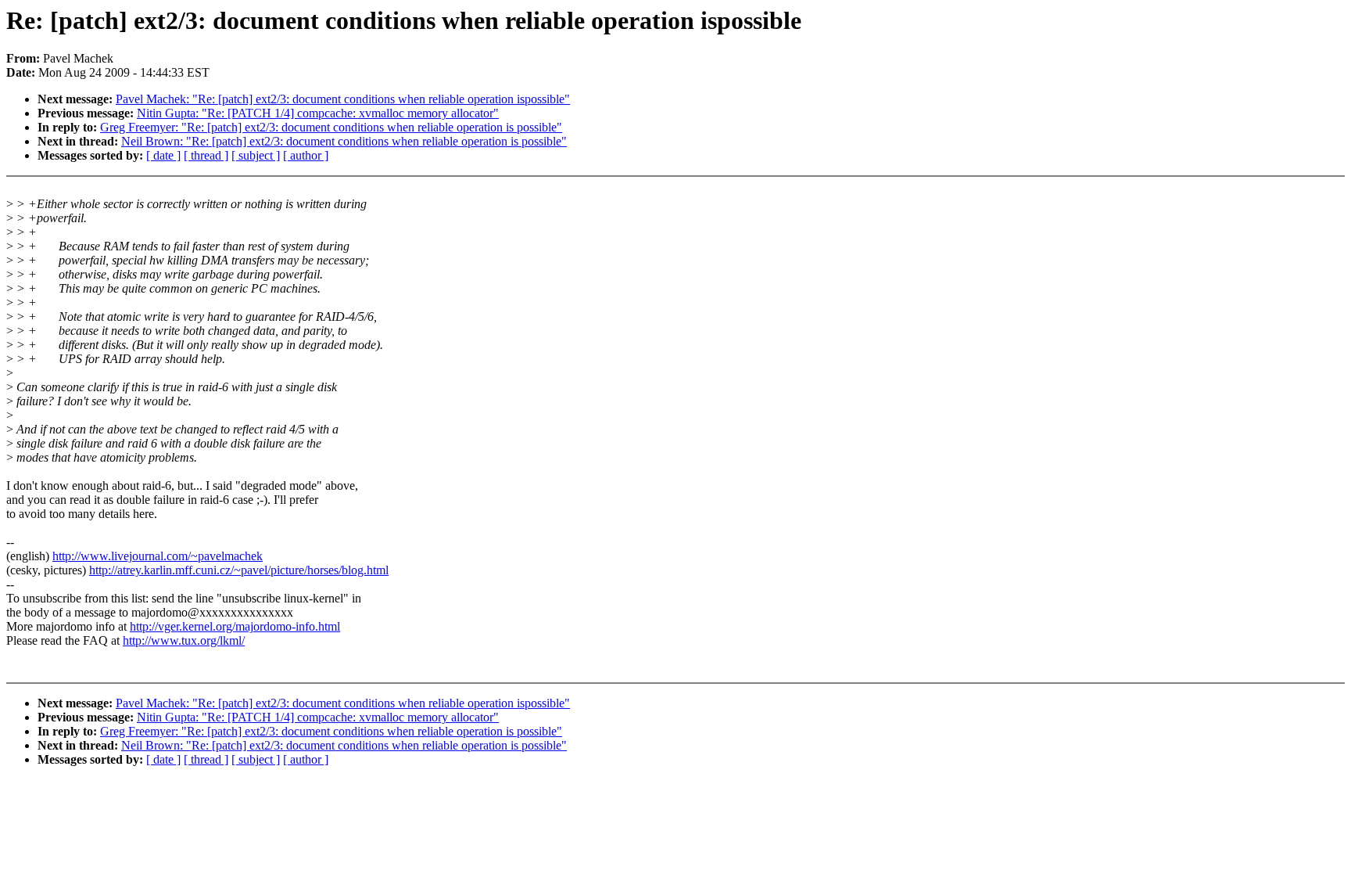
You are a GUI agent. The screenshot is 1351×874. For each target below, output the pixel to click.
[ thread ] (206, 155)
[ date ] (163, 155)
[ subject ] (255, 155)
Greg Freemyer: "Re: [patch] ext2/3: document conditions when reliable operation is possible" (331, 127)
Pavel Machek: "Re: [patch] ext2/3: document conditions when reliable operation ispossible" (343, 99)
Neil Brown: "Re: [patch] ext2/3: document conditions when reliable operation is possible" (344, 141)
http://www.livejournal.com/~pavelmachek (157, 556)
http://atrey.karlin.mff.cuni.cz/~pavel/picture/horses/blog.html (239, 570)
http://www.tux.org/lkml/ (184, 640)
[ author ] (305, 155)
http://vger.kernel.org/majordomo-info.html (235, 626)
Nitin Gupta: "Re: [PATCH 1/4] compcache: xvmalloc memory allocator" (318, 113)
